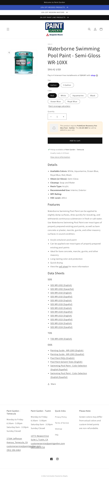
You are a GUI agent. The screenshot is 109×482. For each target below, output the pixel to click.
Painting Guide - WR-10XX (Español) (67, 354)
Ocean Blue (56, 101)
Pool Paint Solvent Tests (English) (66, 361)
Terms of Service (62, 423)
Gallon (54, 85)
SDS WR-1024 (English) (61, 323)
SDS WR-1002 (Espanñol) (62, 289)
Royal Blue (72, 101)
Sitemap (58, 429)
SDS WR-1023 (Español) (61, 319)
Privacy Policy (61, 417)
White (63, 95)
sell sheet (63, 266)
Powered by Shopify (61, 476)
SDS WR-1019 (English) (61, 300)
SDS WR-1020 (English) (61, 308)
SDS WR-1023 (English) (61, 315)
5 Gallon (67, 85)
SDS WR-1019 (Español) (61, 304)
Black (92, 95)
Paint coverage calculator (59, 106)
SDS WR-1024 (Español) (61, 327)
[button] (8, 29)
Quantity (51, 111)
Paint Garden (50, 476)
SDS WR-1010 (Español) (61, 296)
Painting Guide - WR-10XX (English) (66, 350)
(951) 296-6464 (14, 450)
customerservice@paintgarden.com (24, 446)
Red (52, 95)
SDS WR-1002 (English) (61, 285)
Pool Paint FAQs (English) (62, 358)
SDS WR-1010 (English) (61, 292)
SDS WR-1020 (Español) (61, 311)
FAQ (56, 435)
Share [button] (53, 384)
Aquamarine (78, 95)
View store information (60, 157)
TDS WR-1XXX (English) (61, 338)
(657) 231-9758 (38, 447)
